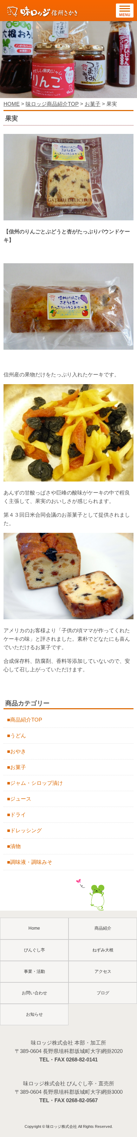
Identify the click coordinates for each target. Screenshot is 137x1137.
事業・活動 (34, 971)
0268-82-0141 (82, 1059)
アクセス (102, 971)
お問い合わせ (34, 992)
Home (34, 928)
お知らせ (34, 1014)
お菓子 (92, 104)
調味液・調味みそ (31, 862)
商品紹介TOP (26, 720)
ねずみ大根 (102, 950)
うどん (18, 735)
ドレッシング (26, 830)
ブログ (103, 992)
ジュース (20, 799)
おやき (18, 751)
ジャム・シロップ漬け (36, 783)
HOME (12, 104)
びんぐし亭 (34, 950)
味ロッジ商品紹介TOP (52, 104)
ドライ (18, 815)
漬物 (15, 846)
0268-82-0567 (82, 1100)
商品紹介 (102, 928)
